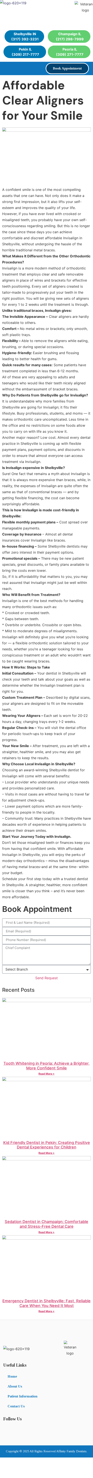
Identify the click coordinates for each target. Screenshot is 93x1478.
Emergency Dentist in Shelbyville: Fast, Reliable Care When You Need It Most (46, 1303)
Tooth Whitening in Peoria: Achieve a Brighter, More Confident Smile (46, 1065)
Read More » (46, 1073)
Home (12, 1376)
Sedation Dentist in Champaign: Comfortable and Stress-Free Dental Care (46, 1224)
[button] (7, 67)
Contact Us (16, 1406)
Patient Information (22, 1396)
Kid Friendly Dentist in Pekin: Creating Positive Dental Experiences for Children (46, 1145)
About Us (15, 1386)
